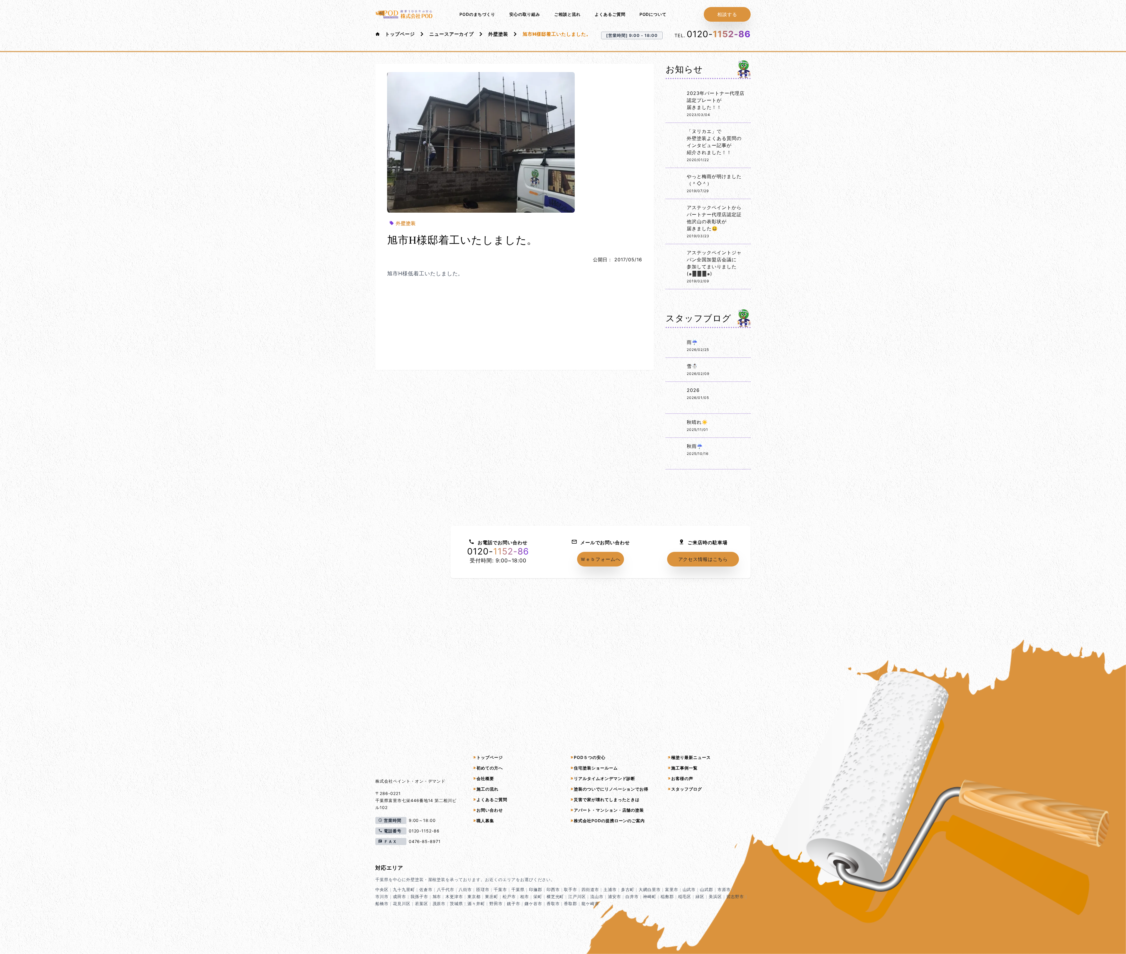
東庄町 (491, 896)
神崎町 (649, 896)
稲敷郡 (667, 896)
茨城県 (456, 903)
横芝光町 (555, 896)
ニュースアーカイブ (451, 34)
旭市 (437, 896)
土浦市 (610, 889)
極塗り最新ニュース (691, 757)
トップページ (400, 34)
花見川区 (402, 903)
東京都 (474, 896)
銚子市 (513, 903)
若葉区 (421, 903)
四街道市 (590, 889)
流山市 (596, 896)
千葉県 (518, 889)
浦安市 (614, 896)
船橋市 (382, 903)
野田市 (496, 903)
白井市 (632, 896)
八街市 (465, 889)
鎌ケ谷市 (533, 903)
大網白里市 (650, 889)
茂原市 (439, 903)
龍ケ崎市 (590, 903)
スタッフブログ (686, 788)
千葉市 (500, 889)
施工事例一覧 (684, 767)
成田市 (399, 896)
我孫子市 (419, 896)
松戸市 (509, 896)
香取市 (553, 903)
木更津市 (454, 896)
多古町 (627, 889)
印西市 (553, 889)
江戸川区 (577, 896)
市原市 (724, 889)
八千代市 (446, 889)
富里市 (671, 889)
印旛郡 (535, 889)
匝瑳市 (482, 889)
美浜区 (715, 896)
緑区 (700, 896)
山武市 (689, 889)
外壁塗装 (498, 34)
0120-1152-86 (424, 830)
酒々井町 (476, 903)
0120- (719, 34)
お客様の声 (682, 778)
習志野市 (735, 896)
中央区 (382, 889)
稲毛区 (684, 896)
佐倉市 (426, 889)
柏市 (524, 896)
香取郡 (570, 903)
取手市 (570, 889)
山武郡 (706, 889)
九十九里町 (404, 889)
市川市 (382, 896)
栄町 (537, 896)
